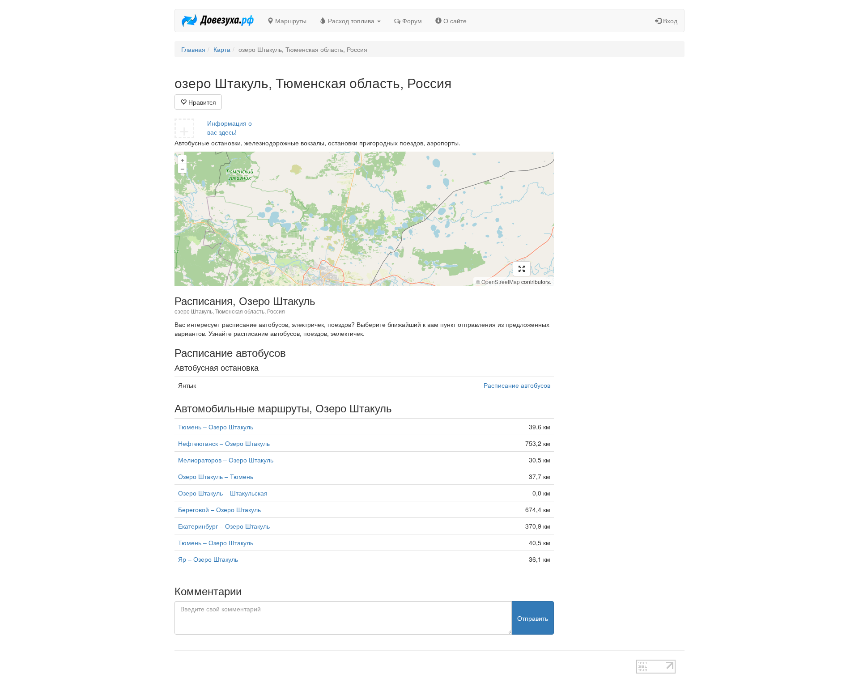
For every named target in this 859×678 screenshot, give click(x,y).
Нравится (201, 101)
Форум (411, 20)
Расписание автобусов (517, 385)
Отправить (532, 618)
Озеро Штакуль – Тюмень (215, 476)
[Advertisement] (626, 209)
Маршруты (289, 20)
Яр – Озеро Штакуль (208, 559)
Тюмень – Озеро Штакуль (215, 426)
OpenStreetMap (500, 281)
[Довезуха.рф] (217, 20)
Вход (669, 20)
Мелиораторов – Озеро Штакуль (225, 459)
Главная (193, 49)
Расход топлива (351, 20)
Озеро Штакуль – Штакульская (223, 492)
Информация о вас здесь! (229, 127)
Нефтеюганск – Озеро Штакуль (224, 443)
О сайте (454, 20)
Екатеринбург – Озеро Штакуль (224, 525)
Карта (221, 49)
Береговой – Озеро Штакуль (219, 509)
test (398, 664)
